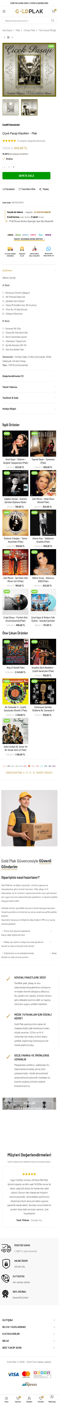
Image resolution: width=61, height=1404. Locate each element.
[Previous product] (4, 38)
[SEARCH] (52, 20)
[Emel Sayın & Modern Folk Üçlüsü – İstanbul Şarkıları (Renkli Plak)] (43, 602)
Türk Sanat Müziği (47, 30)
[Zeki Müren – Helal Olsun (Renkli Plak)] (43, 483)
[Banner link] (29, 1104)
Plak (18, 30)
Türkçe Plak (29, 30)
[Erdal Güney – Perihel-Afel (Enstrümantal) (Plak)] (15, 602)
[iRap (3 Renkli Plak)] (15, 652)
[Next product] (12, 38)
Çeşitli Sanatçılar (11, 124)
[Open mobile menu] (4, 11)
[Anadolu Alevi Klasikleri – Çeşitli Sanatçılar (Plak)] (43, 652)
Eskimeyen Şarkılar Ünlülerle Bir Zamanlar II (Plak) (43, 710)
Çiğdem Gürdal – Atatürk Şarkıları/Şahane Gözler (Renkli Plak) (15, 502)
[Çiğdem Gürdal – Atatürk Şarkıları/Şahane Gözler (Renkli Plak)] (15, 483)
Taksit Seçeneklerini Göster (28, 239)
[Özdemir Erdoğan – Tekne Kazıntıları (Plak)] (15, 523)
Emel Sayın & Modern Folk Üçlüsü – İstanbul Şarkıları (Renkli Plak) (43, 620)
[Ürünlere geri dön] (8, 38)
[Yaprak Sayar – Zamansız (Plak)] (43, 444)
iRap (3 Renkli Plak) (15, 667)
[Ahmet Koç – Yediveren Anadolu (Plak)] (43, 523)
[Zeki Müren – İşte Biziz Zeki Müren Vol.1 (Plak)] (15, 562)
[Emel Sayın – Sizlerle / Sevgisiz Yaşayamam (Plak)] (15, 444)
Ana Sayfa (7, 30)
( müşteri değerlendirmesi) (31, 140)
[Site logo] (29, 10)
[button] (5, 69)
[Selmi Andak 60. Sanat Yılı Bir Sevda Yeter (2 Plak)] (15, 731)
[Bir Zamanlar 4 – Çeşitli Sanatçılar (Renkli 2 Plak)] (15, 691)
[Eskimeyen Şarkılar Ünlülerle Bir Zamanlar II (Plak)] (43, 691)
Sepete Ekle (26, 175)
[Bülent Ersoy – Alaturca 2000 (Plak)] (43, 562)
